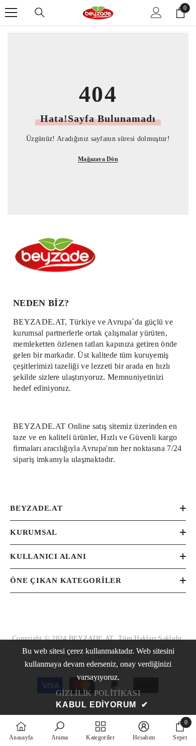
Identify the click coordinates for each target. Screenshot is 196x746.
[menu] (11, 13)
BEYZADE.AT (93, 638)
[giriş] (156, 12)
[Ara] (40, 13)
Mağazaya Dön (98, 159)
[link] (98, 353)
